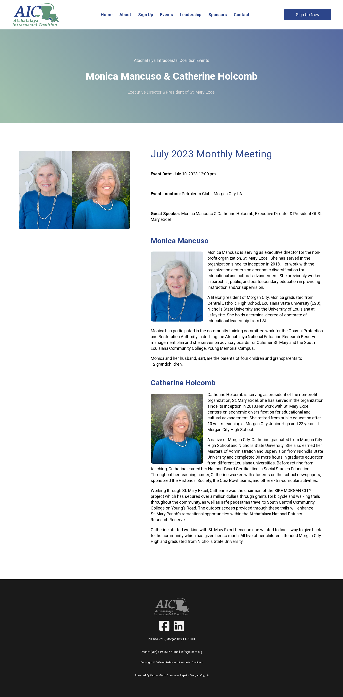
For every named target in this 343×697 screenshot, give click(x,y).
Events (166, 14)
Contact (241, 14)
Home (106, 14)
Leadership (190, 14)
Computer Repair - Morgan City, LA (188, 675)
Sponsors (217, 14)
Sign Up (145, 14)
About (125, 14)
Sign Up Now (307, 14)
